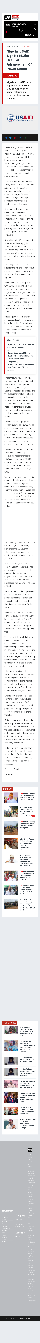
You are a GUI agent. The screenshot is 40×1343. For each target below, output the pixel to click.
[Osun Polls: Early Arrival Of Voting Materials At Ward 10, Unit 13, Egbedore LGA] (11, 807)
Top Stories (9, 1023)
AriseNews (26, 47)
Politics (4, 1226)
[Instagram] (6, 778)
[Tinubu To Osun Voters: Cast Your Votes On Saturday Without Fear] (11, 1107)
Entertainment (6, 1228)
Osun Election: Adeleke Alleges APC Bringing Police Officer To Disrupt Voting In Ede (28, 876)
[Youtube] (8, 778)
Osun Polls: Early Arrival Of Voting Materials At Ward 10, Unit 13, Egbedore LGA (27, 811)
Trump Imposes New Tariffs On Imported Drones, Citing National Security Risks (27, 1097)
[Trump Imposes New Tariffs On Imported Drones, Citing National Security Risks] (11, 1093)
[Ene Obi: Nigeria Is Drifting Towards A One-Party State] (11, 1057)
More (4, 1242)
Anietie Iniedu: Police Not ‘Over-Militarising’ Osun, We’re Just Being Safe (26, 1031)
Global (4, 1219)
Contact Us (19, 1224)
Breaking (5, 1217)
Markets (18, 1237)
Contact (4, 1239)
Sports (4, 1230)
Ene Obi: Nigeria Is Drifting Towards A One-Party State (27, 1060)
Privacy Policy (19, 1226)
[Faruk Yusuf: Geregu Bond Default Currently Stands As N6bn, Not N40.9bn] (11, 1080)
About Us (18, 1219)
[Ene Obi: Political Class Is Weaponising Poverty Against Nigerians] (11, 1068)
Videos (4, 1237)
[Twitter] (5, 778)
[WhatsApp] (7, 778)
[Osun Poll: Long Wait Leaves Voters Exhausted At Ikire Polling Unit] (11, 821)
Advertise (18, 1222)
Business (5, 1224)
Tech (3, 1233)
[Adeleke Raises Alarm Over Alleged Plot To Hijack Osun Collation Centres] (11, 793)
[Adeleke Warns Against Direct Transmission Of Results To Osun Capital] (11, 885)
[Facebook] (4, 778)
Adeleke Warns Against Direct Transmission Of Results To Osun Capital (27, 890)
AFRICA (12, 75)
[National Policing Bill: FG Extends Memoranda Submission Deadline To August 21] (11, 1119)
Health (4, 1235)
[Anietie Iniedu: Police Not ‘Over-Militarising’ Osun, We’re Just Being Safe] (11, 1026)
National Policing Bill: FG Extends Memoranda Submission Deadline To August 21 (28, 1124)
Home (4, 1215)
